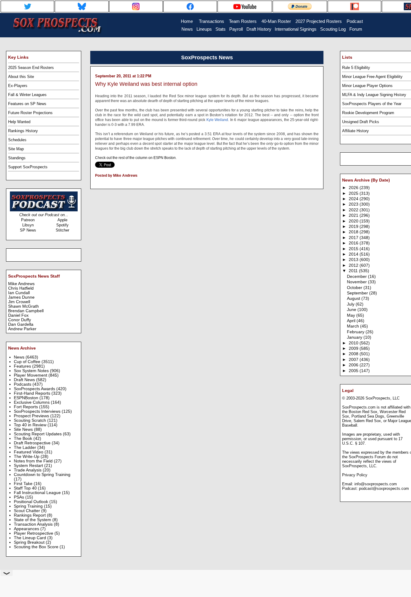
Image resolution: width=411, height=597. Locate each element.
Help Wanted (19, 122)
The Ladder (25, 447)
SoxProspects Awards (35, 389)
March (353, 326)
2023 (354, 204)
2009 (354, 348)
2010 (354, 343)
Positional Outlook (31, 501)
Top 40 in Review (31, 425)
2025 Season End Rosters (31, 67)
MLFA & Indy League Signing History (374, 94)
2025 (354, 193)
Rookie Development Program (368, 112)
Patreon (28, 220)
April (352, 321)
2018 (354, 232)
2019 (354, 226)
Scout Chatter (27, 510)
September (358, 293)
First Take (24, 483)
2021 (354, 215)
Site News (24, 429)
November (357, 282)
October (355, 287)
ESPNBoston (26, 398)
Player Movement (31, 375)
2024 (354, 199)
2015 (354, 249)
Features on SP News (27, 103)
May (351, 315)
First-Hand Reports (32, 393)
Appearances (27, 529)
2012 (354, 265)
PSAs (19, 497)
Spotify (62, 225)
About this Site (21, 76)
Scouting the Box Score (37, 547)
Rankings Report (30, 515)
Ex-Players (17, 85)
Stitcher (62, 230)
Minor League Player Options (367, 85)
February (356, 332)
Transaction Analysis (34, 524)
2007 (354, 359)
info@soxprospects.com (375, 484)
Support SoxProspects (28, 167)
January (355, 337)
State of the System (33, 520)
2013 (354, 259)
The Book (23, 438)
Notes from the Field (34, 461)
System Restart (29, 465)
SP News (28, 230)
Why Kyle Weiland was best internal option (146, 84)
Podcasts (23, 384)
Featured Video (29, 452)
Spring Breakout (30, 542)
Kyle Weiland (217, 120)
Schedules (17, 140)
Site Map (16, 149)
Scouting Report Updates (38, 434)
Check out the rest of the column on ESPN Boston (135, 158)
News (20, 357)
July (351, 304)
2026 (354, 187)
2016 (354, 243)
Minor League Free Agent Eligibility (372, 76)
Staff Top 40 (26, 488)
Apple (62, 220)
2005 (354, 370)
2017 (354, 237)
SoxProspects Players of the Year (371, 103)
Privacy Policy (354, 475)
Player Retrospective (34, 533)
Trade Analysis (28, 470)
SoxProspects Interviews (38, 411)
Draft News (25, 380)
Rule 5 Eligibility (356, 67)
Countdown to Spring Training (42, 474)
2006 (354, 365)
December (357, 276)
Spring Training (29, 506)
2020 (354, 221)
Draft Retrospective (33, 443)
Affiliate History (355, 131)
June (352, 309)
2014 (354, 254)
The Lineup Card (30, 538)
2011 (354, 271)
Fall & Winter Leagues (27, 94)
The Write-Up (27, 456)
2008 (354, 354)
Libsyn (28, 225)
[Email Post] (95, 183)
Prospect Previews (32, 416)
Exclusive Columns (32, 402)
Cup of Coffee (28, 361)
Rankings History (23, 131)
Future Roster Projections (30, 112)
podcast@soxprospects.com (384, 488)
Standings (17, 158)
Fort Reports (26, 407)
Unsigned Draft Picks (360, 122)
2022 (354, 210)
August (354, 298)
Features (23, 366)
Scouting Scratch (30, 420)
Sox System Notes (32, 370)
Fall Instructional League (38, 492)
